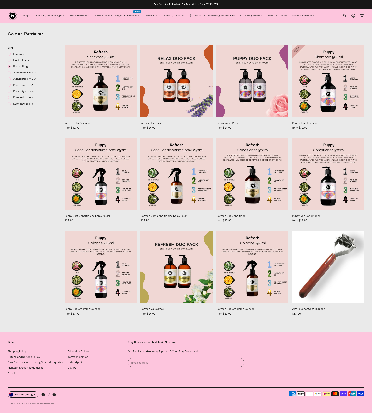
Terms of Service (78, 357)
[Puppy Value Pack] (252, 81)
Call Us (72, 367)
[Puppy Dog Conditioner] (328, 174)
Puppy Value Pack (227, 123)
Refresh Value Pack (152, 309)
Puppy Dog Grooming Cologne (83, 309)
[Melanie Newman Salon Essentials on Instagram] (49, 395)
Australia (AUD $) (24, 394)
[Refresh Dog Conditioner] (252, 174)
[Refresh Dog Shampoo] (101, 81)
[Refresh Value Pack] (176, 267)
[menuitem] (27, 15)
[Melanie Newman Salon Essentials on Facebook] (43, 395)
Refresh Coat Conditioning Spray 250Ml (164, 216)
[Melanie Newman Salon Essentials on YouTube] (54, 395)
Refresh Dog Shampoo (78, 123)
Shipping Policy (17, 351)
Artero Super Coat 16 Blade (308, 309)
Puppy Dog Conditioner (306, 216)
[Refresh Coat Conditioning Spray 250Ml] (176, 174)
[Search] (345, 15)
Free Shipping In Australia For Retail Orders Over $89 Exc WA (186, 4)
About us (13, 373)
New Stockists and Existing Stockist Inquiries (35, 362)
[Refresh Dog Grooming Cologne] (252, 267)
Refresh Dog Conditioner (231, 216)
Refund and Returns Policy (24, 357)
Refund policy (76, 362)
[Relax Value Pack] (176, 81)
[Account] (353, 15)
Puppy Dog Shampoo (304, 123)
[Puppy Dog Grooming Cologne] (101, 267)
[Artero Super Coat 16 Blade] (328, 267)
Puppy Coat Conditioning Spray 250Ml (87, 216)
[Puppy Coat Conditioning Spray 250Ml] (101, 174)
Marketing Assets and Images (25, 367)
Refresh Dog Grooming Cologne (235, 309)
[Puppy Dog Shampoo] (328, 81)
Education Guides (78, 351)
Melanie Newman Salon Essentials (39, 403)
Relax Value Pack (150, 123)
